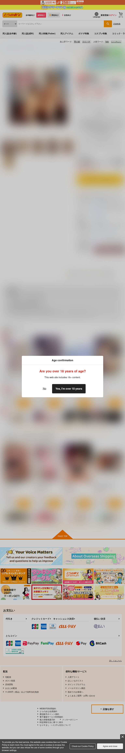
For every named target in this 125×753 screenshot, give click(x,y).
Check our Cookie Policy (83, 746)
